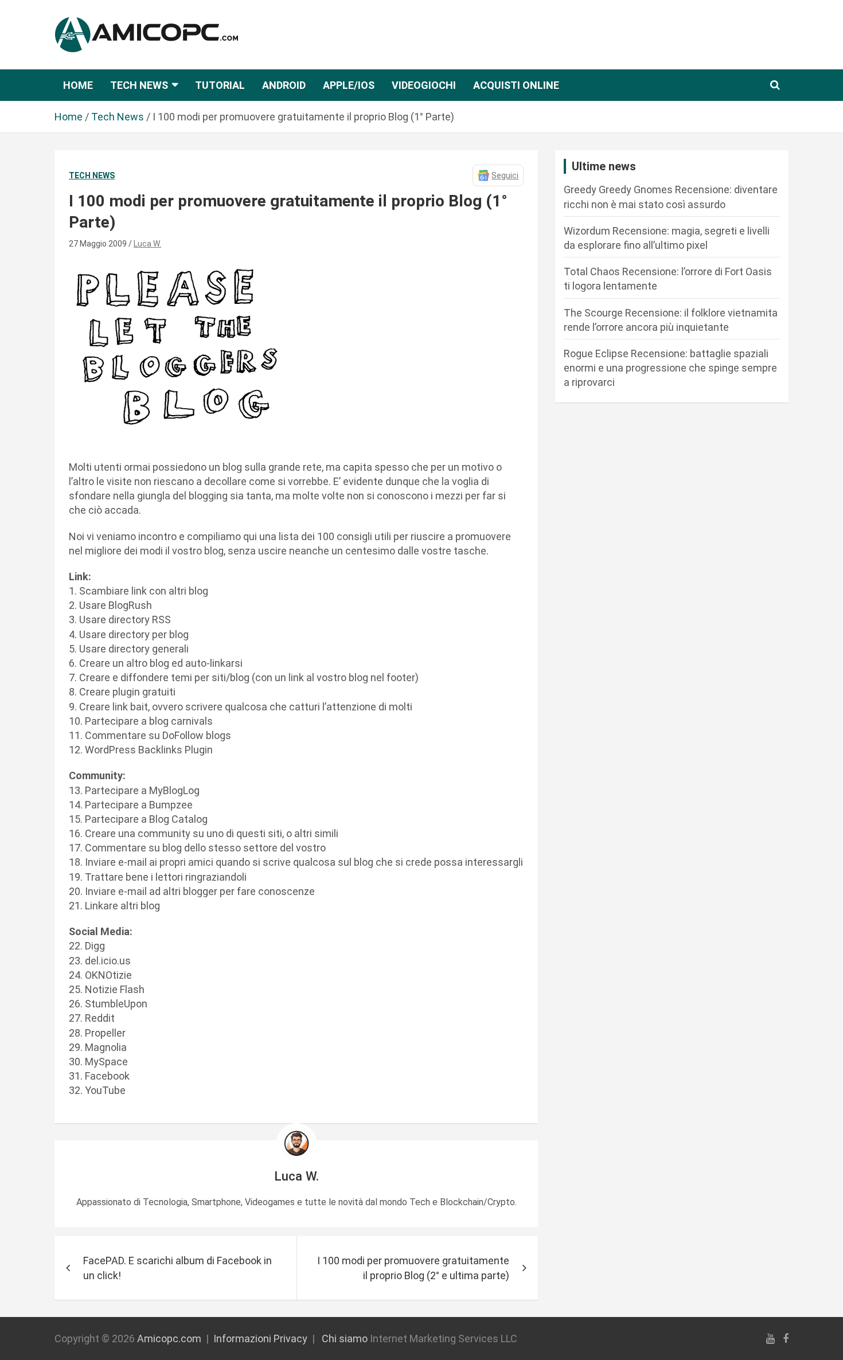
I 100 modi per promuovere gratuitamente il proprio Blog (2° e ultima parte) (413, 1268)
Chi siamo (345, 1338)
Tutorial (220, 85)
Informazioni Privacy (260, 1338)
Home (78, 85)
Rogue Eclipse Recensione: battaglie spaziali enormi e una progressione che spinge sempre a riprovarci (670, 367)
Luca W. (147, 243)
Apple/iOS (348, 85)
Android (284, 85)
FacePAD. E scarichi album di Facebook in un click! (177, 1268)
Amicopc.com (169, 1338)
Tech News (139, 85)
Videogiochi (424, 85)
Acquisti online (516, 85)
